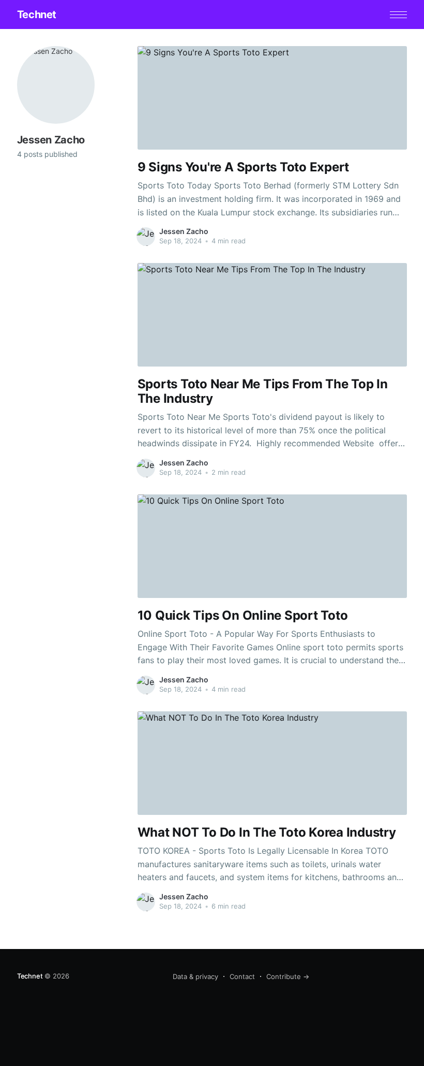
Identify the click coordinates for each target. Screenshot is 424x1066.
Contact (242, 976)
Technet (36, 14)
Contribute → (287, 976)
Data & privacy (195, 976)
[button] (398, 14)
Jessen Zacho (183, 231)
